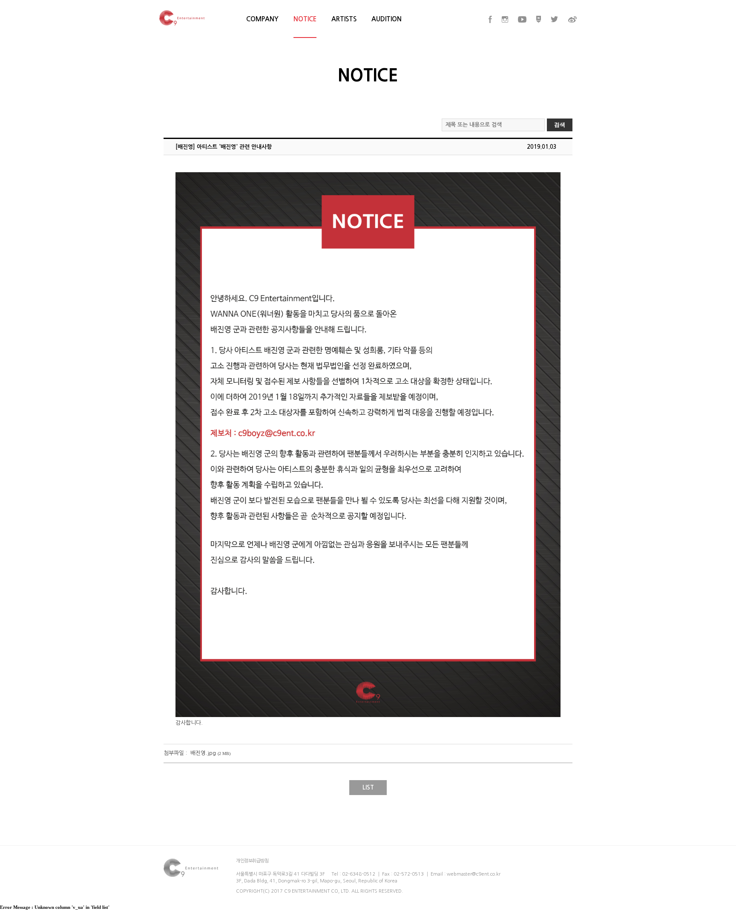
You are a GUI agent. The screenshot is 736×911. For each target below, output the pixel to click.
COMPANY (262, 19)
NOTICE (304, 19)
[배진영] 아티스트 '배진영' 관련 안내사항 (223, 147)
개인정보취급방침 (252, 861)
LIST (368, 787)
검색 (559, 124)
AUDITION (386, 19)
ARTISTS (343, 19)
